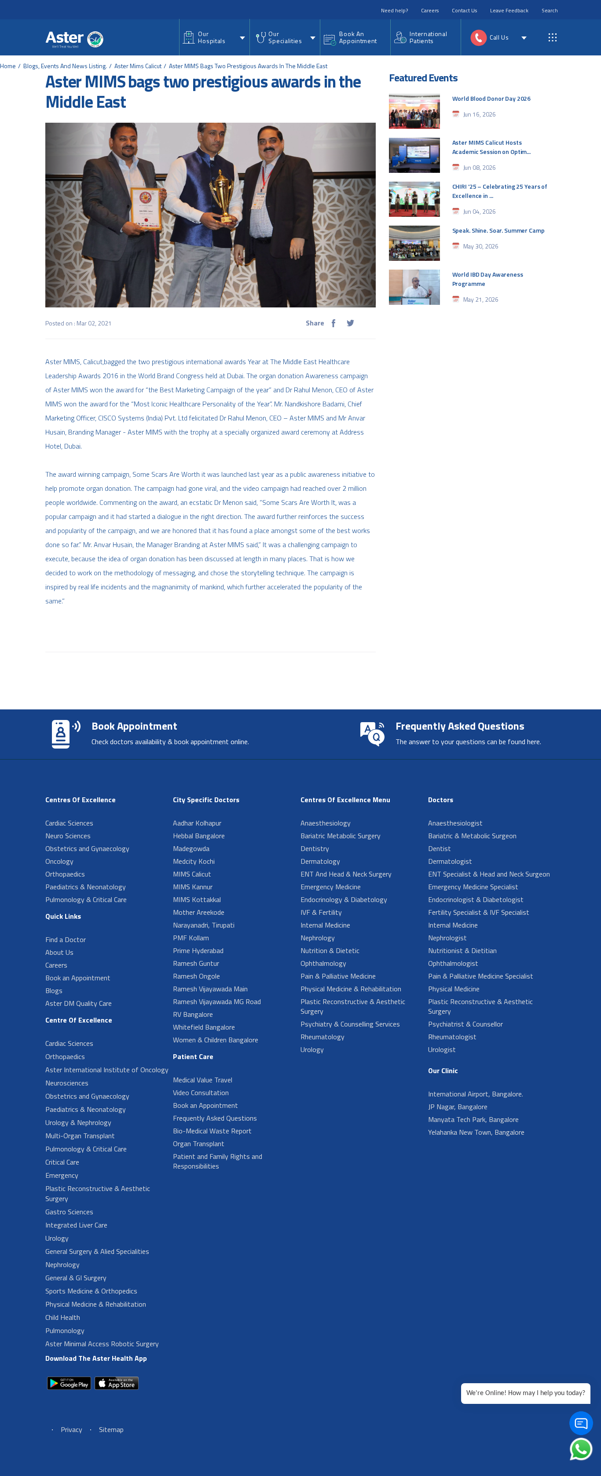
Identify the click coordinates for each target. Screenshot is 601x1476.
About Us (59, 952)
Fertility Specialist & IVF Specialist (478, 912)
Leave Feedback (509, 10)
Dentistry (314, 848)
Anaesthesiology (325, 823)
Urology (57, 1238)
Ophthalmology (323, 963)
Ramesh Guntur (196, 963)
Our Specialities (285, 37)
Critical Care (62, 1162)
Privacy (71, 1429)
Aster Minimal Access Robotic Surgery (102, 1343)
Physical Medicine (454, 988)
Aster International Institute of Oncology (107, 1069)
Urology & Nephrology (78, 1122)
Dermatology (320, 861)
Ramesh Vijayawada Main (210, 988)
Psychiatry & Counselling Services (350, 1024)
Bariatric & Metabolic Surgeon (472, 835)
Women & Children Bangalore (215, 1039)
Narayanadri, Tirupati (204, 925)
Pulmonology (64, 1330)
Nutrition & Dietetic (329, 950)
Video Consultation (201, 1092)
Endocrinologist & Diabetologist (476, 899)
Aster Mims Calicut (137, 65)
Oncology (59, 861)
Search (550, 10)
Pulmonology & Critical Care (86, 899)
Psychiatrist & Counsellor (465, 1024)
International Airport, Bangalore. (475, 1094)
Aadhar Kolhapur (197, 823)
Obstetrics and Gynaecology (87, 848)
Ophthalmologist (453, 963)
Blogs (53, 990)
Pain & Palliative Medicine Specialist (480, 976)
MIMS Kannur (193, 886)
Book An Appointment (358, 37)
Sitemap (111, 1429)
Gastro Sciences (69, 1211)
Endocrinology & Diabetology (343, 899)
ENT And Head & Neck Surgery (346, 874)
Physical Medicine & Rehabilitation (95, 1304)
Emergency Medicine (330, 886)
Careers (430, 10)
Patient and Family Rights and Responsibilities (217, 1161)
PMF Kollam (191, 937)
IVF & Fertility (321, 912)
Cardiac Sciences (69, 823)
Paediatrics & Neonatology (85, 886)
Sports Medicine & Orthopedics (91, 1291)
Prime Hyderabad (198, 950)
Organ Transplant (198, 1143)
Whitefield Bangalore (204, 1027)
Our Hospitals (211, 37)
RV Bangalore (193, 1014)
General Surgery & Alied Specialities (97, 1251)
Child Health (62, 1317)
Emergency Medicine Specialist (473, 886)
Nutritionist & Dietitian (462, 950)
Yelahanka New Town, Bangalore (476, 1132)
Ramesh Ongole (196, 976)
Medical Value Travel (202, 1079)
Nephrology (62, 1264)
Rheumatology (322, 1036)
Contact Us (464, 10)
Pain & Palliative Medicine (338, 976)
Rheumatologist (452, 1036)
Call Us (499, 37)
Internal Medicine (325, 925)
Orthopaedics (65, 874)
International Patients (428, 37)
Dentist (439, 848)
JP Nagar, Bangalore (457, 1106)
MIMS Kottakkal (197, 899)
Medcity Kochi (194, 861)
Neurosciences (66, 1083)
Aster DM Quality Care (78, 1003)
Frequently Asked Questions (215, 1118)
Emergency (61, 1175)
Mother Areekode (198, 912)
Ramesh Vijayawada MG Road (217, 1001)
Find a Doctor (65, 939)
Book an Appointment (77, 977)
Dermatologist (450, 861)
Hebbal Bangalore (199, 835)
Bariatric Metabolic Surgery (340, 835)
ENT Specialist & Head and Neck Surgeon (489, 874)
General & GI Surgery (75, 1277)
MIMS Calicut (192, 874)
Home (8, 65)
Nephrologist (447, 937)
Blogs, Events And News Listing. (65, 65)
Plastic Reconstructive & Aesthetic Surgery (97, 1193)
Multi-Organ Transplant (80, 1135)
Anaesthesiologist (455, 823)
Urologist (442, 1049)
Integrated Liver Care (76, 1225)
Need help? (394, 10)
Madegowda (191, 848)
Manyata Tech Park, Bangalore (473, 1119)
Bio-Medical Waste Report (212, 1130)
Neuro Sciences (68, 835)
